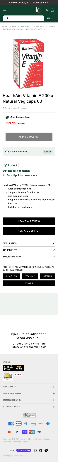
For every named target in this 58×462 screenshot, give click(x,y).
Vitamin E (49, 26)
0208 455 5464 (29, 338)
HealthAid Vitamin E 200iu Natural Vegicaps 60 (23, 29)
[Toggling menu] (4, 10)
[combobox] (23, 18)
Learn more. (31, 175)
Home (4, 26)
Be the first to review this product (14, 108)
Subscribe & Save (30, 151)
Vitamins (38, 26)
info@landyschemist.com (29, 346)
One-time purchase (20, 117)
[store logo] (38, 9)
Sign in (52, 11)
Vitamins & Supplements (21, 26)
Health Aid (11, 276)
